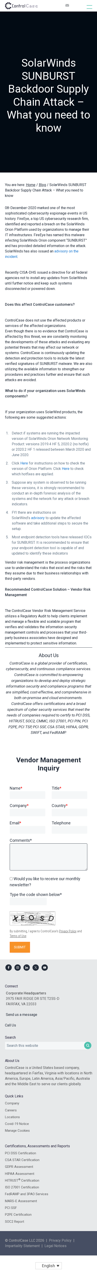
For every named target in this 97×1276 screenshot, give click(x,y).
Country (60, 805)
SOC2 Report (14, 1222)
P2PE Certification (18, 1215)
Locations (12, 1117)
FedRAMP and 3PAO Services (26, 1194)
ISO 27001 (57, 721)
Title (56, 788)
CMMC (42, 721)
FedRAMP (57, 732)
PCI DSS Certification (20, 1153)
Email (15, 823)
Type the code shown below (36, 894)
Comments (21, 840)
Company (19, 805)
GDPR (83, 727)
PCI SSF (39, 727)
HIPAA (71, 727)
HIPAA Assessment (19, 1174)
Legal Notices (55, 1246)
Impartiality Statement (22, 1246)
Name (16, 788)
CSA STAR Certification (22, 1160)
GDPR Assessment (19, 1167)
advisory (38, 518)
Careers (11, 1110)
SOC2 (30, 721)
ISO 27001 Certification (22, 1187)
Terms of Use (18, 936)
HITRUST (16, 721)
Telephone (61, 823)
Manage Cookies (17, 1131)
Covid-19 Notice (17, 1124)
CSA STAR (56, 727)
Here (24, 463)
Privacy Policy (67, 931)
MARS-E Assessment (21, 1201)
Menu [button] (85, 7)
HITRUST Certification (22, 1180)
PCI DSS (83, 715)
